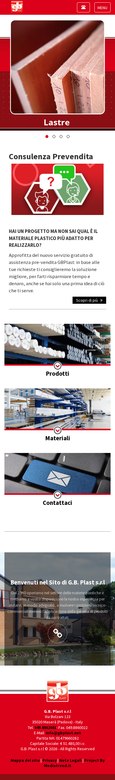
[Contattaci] (57, 480)
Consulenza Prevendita (51, 156)
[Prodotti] (57, 351)
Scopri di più (87, 300)
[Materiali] (57, 415)
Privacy (49, 760)
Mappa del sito (25, 760)
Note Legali (70, 760)
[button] (46, 136)
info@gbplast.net (63, 732)
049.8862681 (45, 727)
